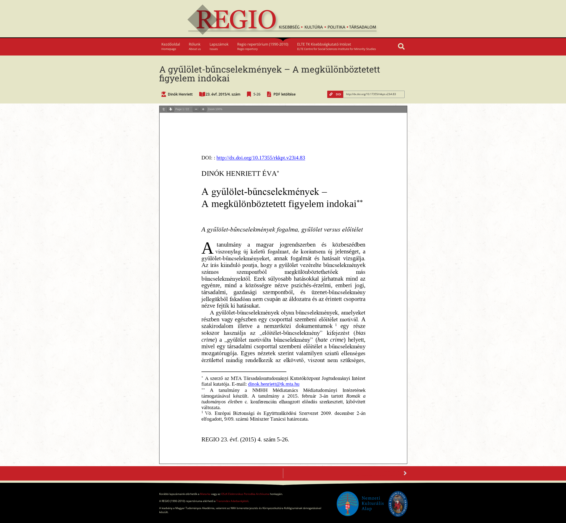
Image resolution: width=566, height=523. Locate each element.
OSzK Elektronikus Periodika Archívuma (245, 494)
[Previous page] (163, 109)
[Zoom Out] (196, 109)
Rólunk (195, 46)
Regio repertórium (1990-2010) (262, 46)
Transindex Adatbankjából (232, 501)
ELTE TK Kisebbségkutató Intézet (336, 46)
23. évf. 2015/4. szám (223, 94)
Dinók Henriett (180, 94)
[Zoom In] (203, 109)
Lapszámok (219, 46)
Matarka (205, 494)
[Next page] (170, 109)
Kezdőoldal (170, 46)
